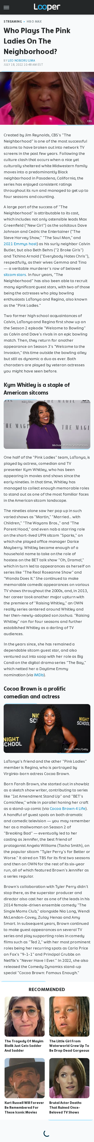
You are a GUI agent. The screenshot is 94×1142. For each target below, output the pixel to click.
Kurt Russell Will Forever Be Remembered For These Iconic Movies (24, 1107)
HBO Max (34, 21)
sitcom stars (15, 274)
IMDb (39, 675)
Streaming (13, 21)
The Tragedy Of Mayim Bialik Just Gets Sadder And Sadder (24, 1046)
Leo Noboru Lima (21, 60)
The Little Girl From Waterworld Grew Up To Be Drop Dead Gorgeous (69, 1046)
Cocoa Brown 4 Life (67, 808)
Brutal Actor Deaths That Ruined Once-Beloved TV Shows (65, 1107)
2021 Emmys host (20, 244)
